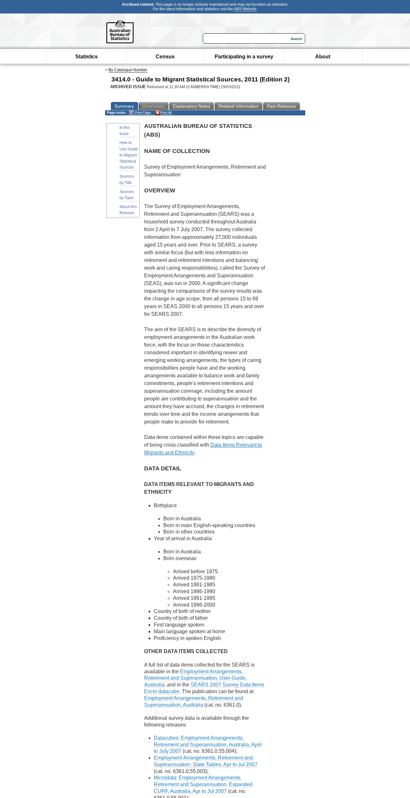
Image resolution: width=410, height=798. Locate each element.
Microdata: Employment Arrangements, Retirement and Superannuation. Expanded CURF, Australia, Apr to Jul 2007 (203, 784)
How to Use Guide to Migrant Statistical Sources (128, 155)
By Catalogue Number (128, 70)
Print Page (142, 112)
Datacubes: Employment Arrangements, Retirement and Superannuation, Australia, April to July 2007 (208, 744)
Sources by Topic (126, 194)
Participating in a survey (244, 56)
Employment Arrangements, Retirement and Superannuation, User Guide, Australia (195, 678)
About (322, 56)
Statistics (86, 56)
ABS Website (245, 9)
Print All (165, 112)
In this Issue (124, 130)
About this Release (128, 210)
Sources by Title (126, 179)
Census (165, 56)
